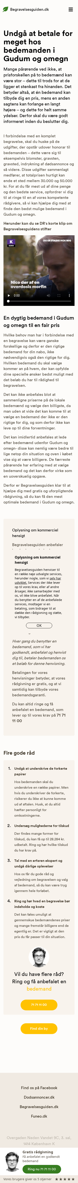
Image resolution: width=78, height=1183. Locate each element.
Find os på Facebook (39, 1088)
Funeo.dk (39, 1116)
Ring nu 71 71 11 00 (42, 1169)
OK (39, 625)
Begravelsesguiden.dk (29, 9)
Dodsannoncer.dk (39, 1097)
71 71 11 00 (39, 1004)
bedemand (39, 989)
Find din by (39, 1028)
